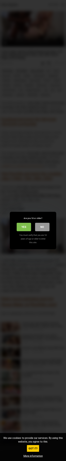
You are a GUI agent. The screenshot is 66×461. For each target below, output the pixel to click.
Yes (23, 227)
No (42, 227)
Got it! (33, 448)
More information (33, 455)
